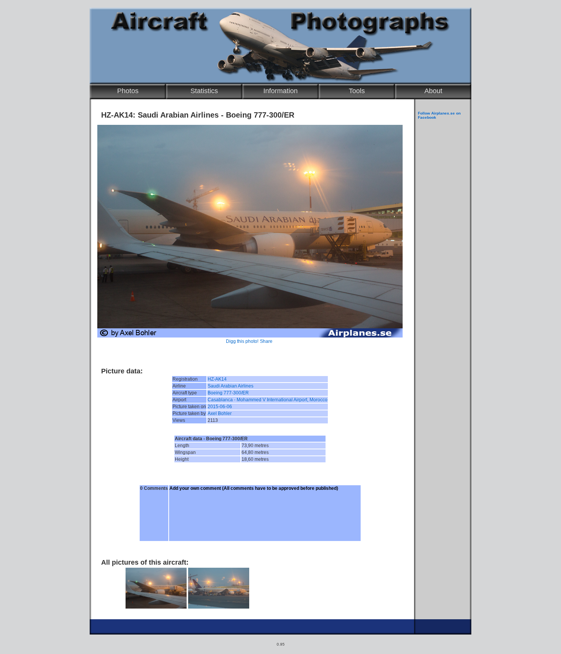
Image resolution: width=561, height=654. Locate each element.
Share (266, 341)
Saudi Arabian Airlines (230, 386)
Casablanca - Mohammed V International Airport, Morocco (267, 399)
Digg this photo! (242, 341)
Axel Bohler (220, 413)
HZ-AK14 (217, 379)
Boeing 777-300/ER (228, 393)
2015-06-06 (220, 406)
